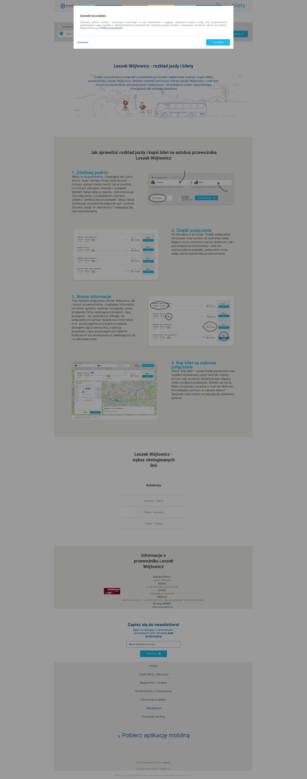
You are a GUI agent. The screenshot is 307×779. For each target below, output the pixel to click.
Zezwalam (218, 42)
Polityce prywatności (111, 28)
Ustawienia (82, 42)
